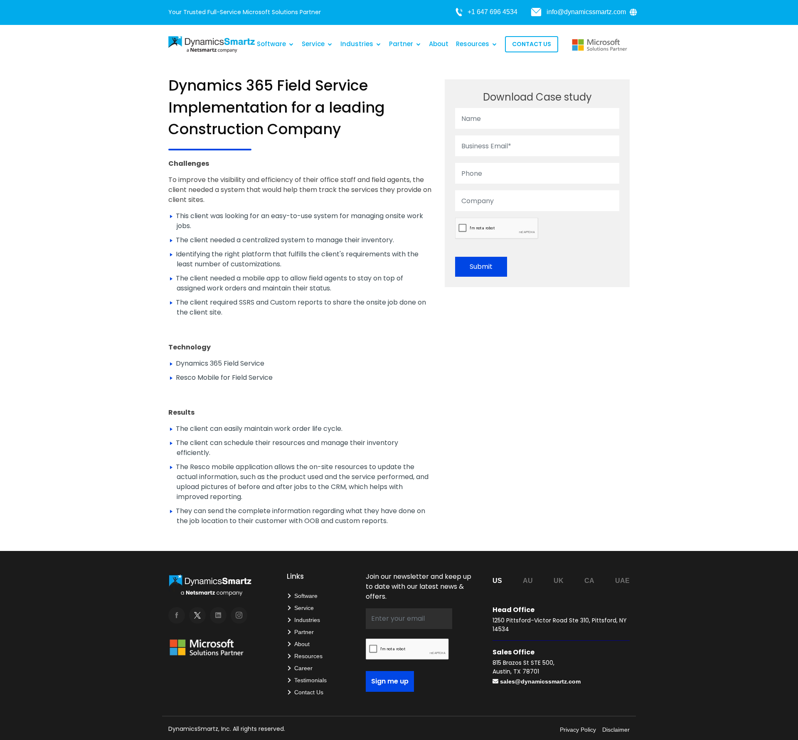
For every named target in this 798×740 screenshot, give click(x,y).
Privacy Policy (578, 729)
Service (313, 43)
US (497, 580)
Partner (401, 43)
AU (528, 580)
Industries (356, 43)
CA (589, 580)
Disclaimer (616, 729)
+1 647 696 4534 (492, 11)
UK (559, 580)
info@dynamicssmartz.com (586, 11)
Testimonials (310, 680)
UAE (622, 580)
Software (271, 43)
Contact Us (531, 44)
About (438, 43)
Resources (472, 43)
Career (303, 668)
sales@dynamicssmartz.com (540, 681)
